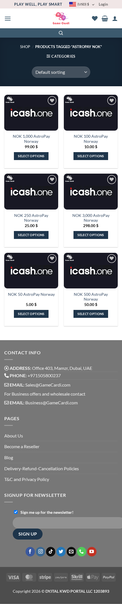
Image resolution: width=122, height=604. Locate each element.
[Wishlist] (95, 18)
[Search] (61, 33)
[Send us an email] (71, 551)
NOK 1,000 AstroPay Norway (31, 139)
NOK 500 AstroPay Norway (91, 297)
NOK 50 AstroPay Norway (31, 294)
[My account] (115, 18)
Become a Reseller (21, 446)
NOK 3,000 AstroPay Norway (91, 218)
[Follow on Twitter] (61, 551)
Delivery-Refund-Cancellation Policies (41, 468)
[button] (7, 18)
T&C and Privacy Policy (26, 479)
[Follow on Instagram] (40, 551)
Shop (25, 46)
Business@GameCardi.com (51, 402)
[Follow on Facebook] (30, 551)
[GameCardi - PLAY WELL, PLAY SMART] (61, 18)
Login (103, 4)
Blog (8, 457)
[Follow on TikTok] (50, 551)
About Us (13, 435)
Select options (31, 156)
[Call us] (81, 551)
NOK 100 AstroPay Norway (91, 139)
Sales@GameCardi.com (47, 384)
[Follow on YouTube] (91, 551)
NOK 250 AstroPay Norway (31, 218)
